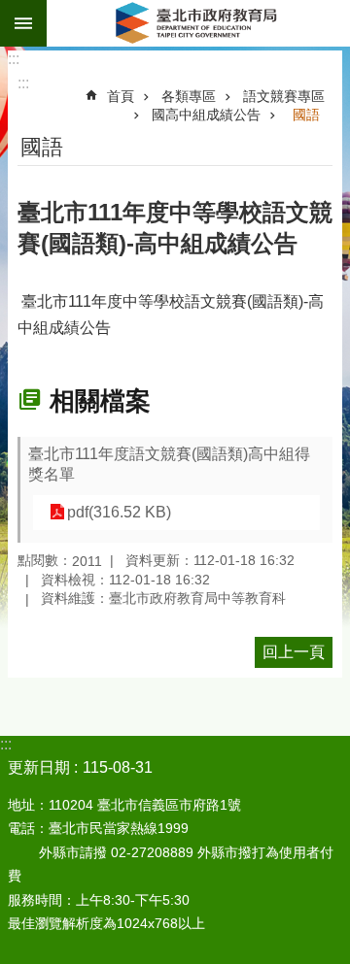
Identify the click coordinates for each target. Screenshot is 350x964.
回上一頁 (293, 652)
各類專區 (188, 96)
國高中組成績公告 (206, 114)
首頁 (120, 96)
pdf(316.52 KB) (119, 512)
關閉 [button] (23, 23)
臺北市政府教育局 (198, 23)
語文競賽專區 (284, 96)
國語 (306, 114)
